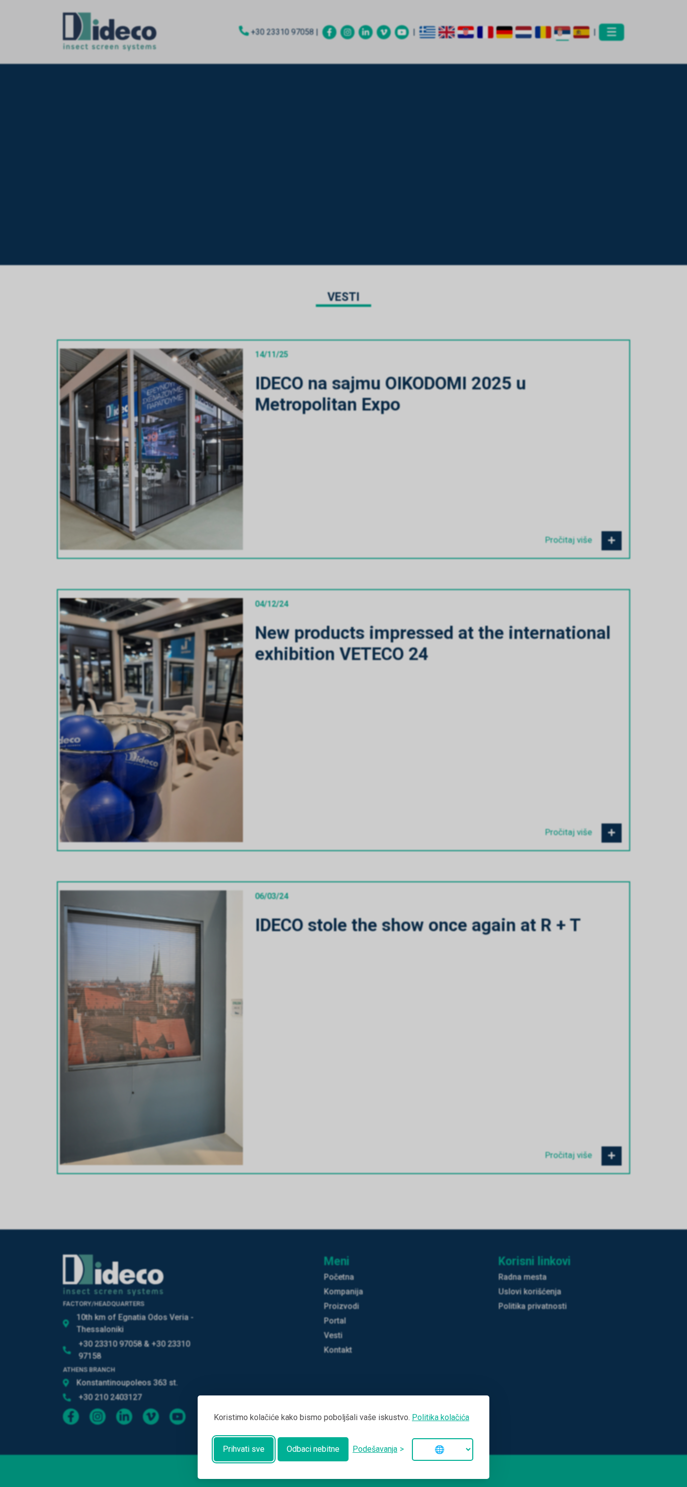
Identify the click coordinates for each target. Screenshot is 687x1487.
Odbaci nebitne (313, 1449)
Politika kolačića (440, 1417)
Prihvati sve (244, 1449)
